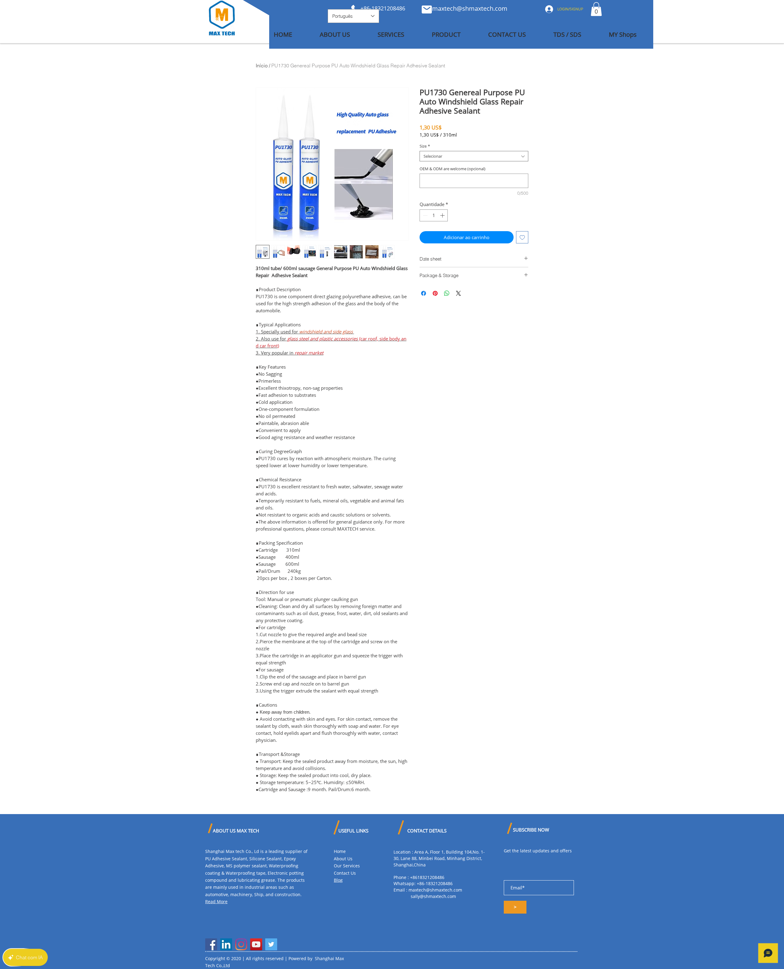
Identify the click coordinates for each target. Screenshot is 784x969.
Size (425, 146)
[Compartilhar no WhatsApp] (446, 293)
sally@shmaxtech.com (433, 896)
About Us (343, 859)
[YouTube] (256, 944)
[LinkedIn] (226, 944)
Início (262, 65)
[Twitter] (271, 944)
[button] (596, 9)
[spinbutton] (434, 215)
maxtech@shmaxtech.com (469, 8)
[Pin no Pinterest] (435, 293)
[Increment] (443, 215)
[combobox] (474, 156)
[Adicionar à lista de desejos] (522, 237)
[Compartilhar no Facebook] (423, 293)
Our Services (347, 866)
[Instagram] (241, 944)
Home (340, 851)
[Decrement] (424, 215)
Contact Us (345, 873)
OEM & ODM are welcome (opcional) (452, 168)
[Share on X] (458, 293)
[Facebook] (211, 944)
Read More (216, 901)
